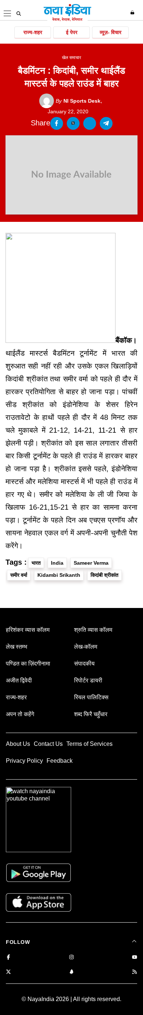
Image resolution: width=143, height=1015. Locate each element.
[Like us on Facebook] (8, 957)
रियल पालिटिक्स (91, 697)
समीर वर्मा (18, 575)
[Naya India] (67, 19)
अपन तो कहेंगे (20, 714)
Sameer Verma (91, 563)
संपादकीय (84, 663)
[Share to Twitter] (73, 123)
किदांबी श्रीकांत (104, 575)
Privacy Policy (24, 761)
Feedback (60, 761)
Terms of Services (89, 744)
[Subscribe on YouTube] (134, 957)
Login (133, 12)
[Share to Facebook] (56, 123)
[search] (18, 13)
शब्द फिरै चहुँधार (90, 714)
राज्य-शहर (32, 32)
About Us (18, 744)
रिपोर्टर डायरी (88, 680)
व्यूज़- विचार (110, 32)
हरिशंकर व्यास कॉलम (28, 630)
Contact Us (48, 744)
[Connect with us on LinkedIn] (71, 972)
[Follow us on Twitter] (8, 972)
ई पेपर (71, 32)
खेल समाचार (71, 57)
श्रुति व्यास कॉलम (93, 630)
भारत (36, 563)
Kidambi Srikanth (58, 575)
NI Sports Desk (78, 101)
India (57, 563)
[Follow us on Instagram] (71, 957)
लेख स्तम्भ (16, 647)
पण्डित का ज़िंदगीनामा (28, 663)
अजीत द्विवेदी (19, 680)
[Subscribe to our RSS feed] (134, 972)
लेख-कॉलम (85, 647)
